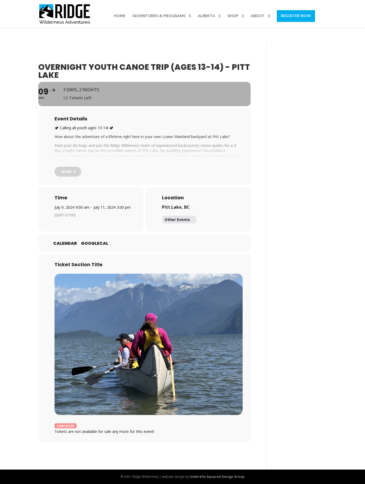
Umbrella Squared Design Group (217, 476)
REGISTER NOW (296, 15)
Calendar (65, 243)
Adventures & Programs (158, 16)
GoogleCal (94, 243)
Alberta (206, 16)
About (258, 16)
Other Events (177, 219)
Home (119, 16)
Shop (232, 16)
